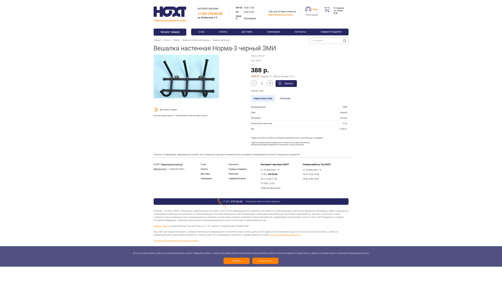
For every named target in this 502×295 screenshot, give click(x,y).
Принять (237, 261)
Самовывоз (273, 32)
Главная (157, 40)
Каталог (166, 40)
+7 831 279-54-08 (210, 13)
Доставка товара (168, 109)
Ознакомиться (265, 260)
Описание (285, 98)
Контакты (300, 32)
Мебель (176, 40)
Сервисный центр (237, 178)
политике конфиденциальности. (285, 235)
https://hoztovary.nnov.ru (280, 15)
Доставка (247, 32)
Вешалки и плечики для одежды (196, 40)
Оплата (223, 32)
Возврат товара (161, 226)
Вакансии (233, 174)
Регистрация (312, 15)
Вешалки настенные (221, 40)
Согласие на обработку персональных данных (176, 240)
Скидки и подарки (331, 32)
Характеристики (263, 98)
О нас (201, 32)
